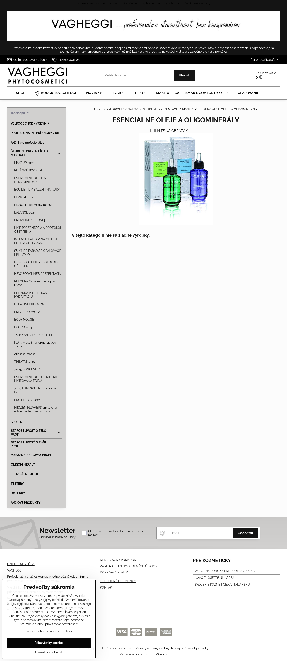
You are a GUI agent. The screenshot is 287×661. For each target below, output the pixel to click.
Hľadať (184, 75)
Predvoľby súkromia (119, 648)
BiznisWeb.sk (158, 654)
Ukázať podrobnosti (49, 652)
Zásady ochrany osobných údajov (159, 648)
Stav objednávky (196, 648)
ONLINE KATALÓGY (21, 564)
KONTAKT (107, 587)
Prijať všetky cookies (48, 642)
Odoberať (245, 533)
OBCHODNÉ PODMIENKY (118, 581)
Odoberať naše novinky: (57, 537)
